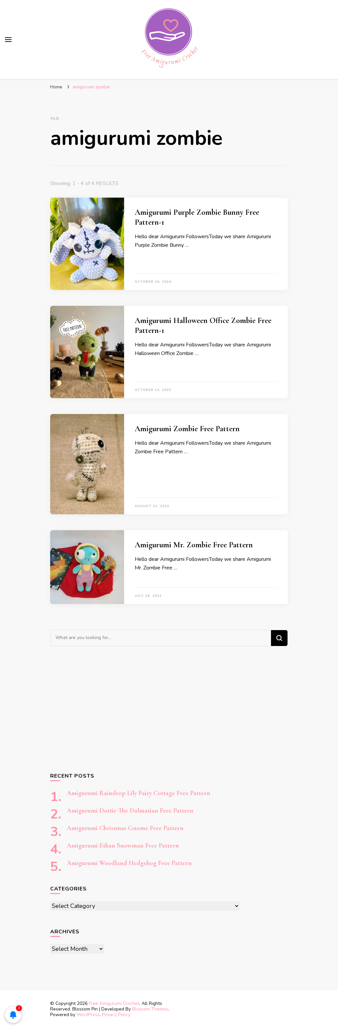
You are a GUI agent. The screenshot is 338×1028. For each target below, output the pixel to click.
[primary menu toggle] (8, 39)
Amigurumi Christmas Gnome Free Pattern (125, 828)
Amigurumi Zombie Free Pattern (187, 429)
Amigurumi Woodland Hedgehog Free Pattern (129, 863)
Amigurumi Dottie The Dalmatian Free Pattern (130, 811)
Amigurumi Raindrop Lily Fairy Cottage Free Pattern (138, 793)
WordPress (88, 1015)
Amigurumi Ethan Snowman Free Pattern (123, 846)
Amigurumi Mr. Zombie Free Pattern (194, 545)
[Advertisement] (169, 709)
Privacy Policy (116, 1015)
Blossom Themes (150, 1009)
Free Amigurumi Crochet (114, 1003)
